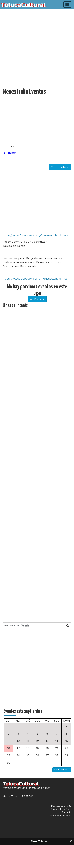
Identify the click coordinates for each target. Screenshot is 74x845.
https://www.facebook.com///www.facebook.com (36, 235)
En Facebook (61, 166)
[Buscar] (67, 625)
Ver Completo (62, 769)
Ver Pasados (37, 298)
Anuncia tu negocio (61, 809)
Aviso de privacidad (60, 815)
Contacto (66, 812)
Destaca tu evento (61, 806)
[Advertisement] (37, 50)
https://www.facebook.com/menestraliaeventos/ (36, 278)
